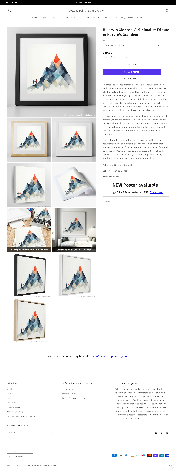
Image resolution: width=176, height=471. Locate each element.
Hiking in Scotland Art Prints (73, 398)
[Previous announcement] (56, 2)
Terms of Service (13, 407)
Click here (156, 192)
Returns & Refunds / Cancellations (21, 416)
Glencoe (123, 92)
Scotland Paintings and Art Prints (23, 465)
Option (105, 40)
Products (10, 398)
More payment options (132, 78)
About (9, 393)
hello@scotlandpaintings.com (110, 356)
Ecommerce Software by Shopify (46, 465)
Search (9, 389)
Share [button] (107, 201)
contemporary (136, 158)
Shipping (106, 57)
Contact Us (11, 402)
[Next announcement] (120, 2)
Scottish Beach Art (68, 393)
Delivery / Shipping (15, 411)
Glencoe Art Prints (68, 389)
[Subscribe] (51, 433)
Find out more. (132, 418)
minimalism (132, 147)
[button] (9, 10)
